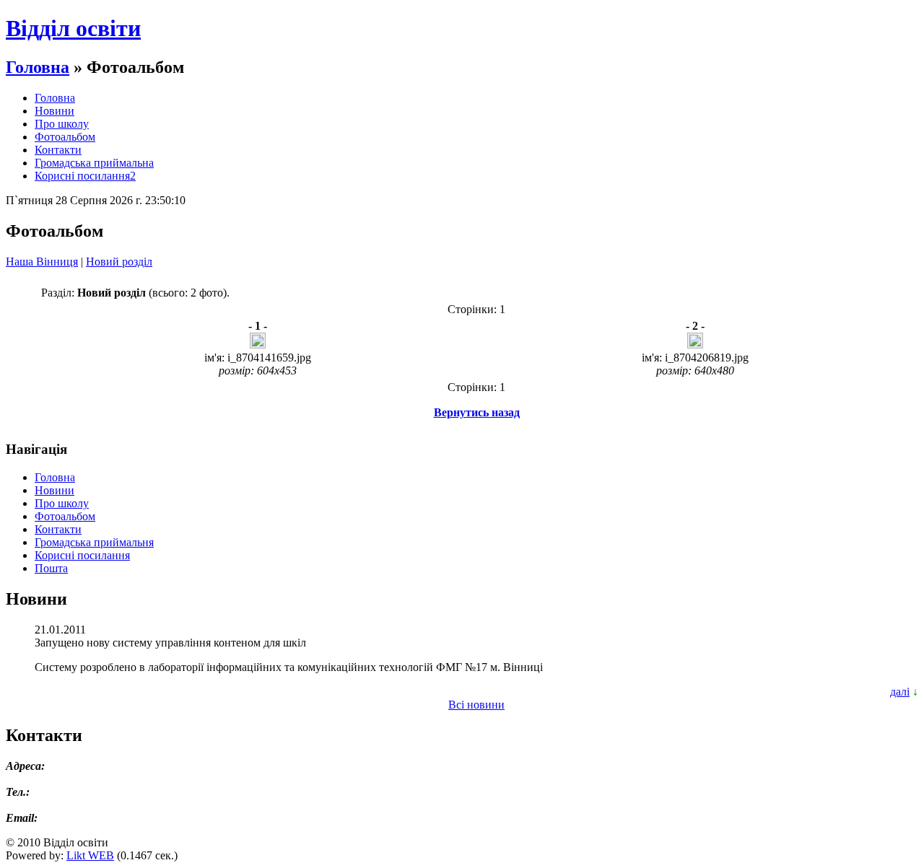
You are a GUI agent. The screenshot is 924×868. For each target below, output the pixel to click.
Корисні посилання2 (85, 176)
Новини (54, 111)
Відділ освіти (73, 28)
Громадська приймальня (94, 542)
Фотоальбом (65, 137)
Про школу (62, 124)
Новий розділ (119, 261)
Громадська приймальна (94, 163)
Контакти (58, 150)
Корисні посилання (82, 555)
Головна (37, 67)
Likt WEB (90, 855)
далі (900, 691)
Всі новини (476, 704)
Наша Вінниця (42, 261)
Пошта (51, 568)
